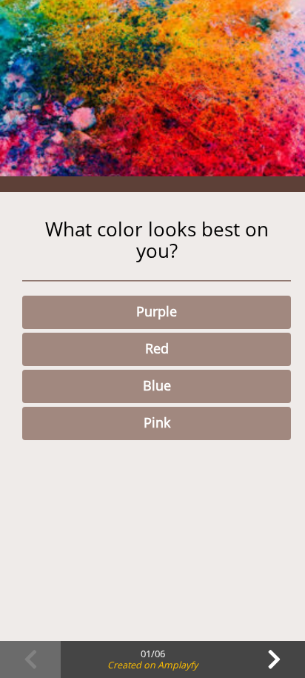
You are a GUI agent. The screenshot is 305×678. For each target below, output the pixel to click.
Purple (156, 311)
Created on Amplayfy (152, 665)
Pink (157, 422)
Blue (157, 385)
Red (157, 348)
